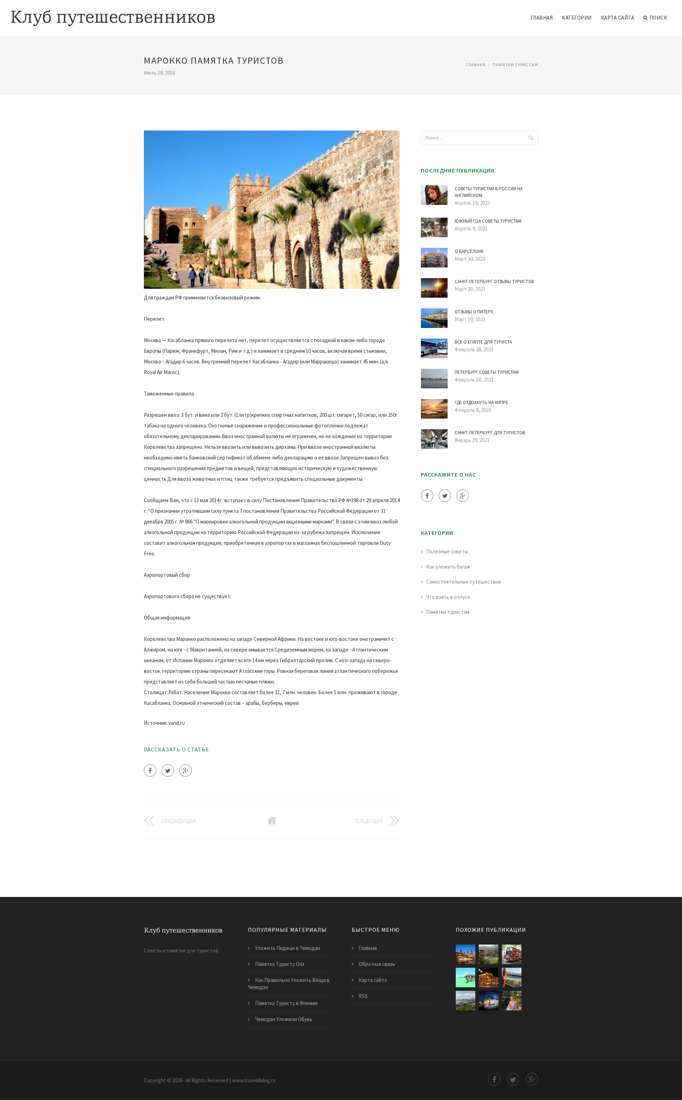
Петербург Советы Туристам (487, 372)
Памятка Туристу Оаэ (279, 964)
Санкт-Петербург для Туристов (490, 433)
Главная (542, 17)
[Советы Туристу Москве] (488, 1000)
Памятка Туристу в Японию (286, 1003)
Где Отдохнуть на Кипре (481, 402)
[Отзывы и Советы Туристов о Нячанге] (465, 1000)
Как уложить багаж (448, 566)
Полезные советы (447, 551)
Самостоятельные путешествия (463, 581)
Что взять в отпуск (448, 597)
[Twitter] (168, 770)
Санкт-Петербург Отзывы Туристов (494, 281)
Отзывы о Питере (474, 312)
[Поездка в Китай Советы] (488, 954)
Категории (577, 17)
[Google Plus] (185, 770)
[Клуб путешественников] (113, 13)
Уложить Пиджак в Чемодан (287, 948)
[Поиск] (531, 138)
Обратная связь (377, 964)
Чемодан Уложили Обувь (283, 1019)
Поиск (658, 17)
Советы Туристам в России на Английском (489, 192)
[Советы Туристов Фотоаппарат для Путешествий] (511, 1000)
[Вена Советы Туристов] (488, 977)
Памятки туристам (515, 64)
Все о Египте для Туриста (483, 342)
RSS (363, 996)
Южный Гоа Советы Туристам (488, 221)
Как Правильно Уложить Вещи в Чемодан (289, 983)
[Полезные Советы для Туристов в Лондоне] (511, 954)
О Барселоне (469, 251)
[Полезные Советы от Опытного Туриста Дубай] (511, 977)
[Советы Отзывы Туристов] (465, 977)
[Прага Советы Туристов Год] (465, 954)
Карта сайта (617, 17)
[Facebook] (150, 770)
